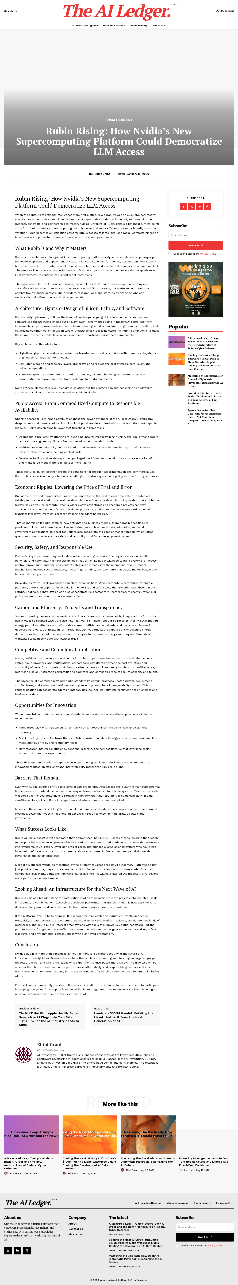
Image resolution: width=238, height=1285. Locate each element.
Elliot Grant (102, 173)
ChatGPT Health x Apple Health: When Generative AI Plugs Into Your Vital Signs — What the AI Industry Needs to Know (49, 1018)
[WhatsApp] (207, 206)
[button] (11, 11)
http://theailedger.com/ (51, 1050)
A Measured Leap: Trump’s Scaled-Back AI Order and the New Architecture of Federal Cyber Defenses (204, 343)
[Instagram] (8, 1250)
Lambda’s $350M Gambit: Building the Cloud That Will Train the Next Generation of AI (123, 1017)
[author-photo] (6, 1173)
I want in (193, 245)
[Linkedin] (17, 1250)
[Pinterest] (199, 206)
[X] (191, 206)
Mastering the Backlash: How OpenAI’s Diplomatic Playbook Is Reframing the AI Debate (205, 381)
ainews (113, 1234)
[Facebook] (183, 206)
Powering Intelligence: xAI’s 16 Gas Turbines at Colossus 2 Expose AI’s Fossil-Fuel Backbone (205, 398)
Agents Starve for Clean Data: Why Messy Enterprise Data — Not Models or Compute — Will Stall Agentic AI (205, 416)
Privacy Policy (207, 253)
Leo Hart (188, 1170)
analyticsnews (119, 119)
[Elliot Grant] (23, 1055)
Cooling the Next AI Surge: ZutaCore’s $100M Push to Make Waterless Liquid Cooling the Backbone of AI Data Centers (204, 361)
